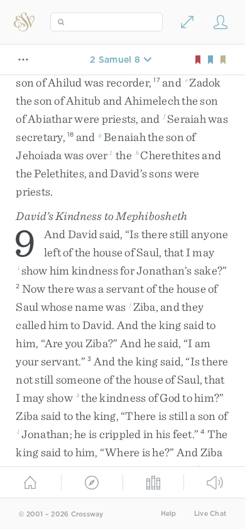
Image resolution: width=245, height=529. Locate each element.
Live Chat (210, 514)
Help (169, 514)
